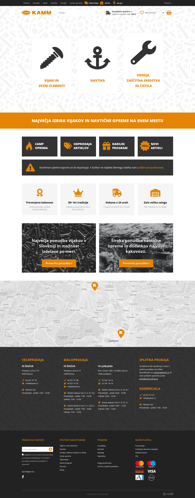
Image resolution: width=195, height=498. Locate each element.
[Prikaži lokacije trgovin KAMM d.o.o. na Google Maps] (97, 314)
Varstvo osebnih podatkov (108, 466)
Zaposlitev (102, 456)
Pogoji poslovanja (104, 463)
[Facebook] (23, 477)
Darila (107, 3)
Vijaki (45, 3)
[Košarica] (166, 12)
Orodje (63, 3)
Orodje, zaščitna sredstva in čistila (73, 452)
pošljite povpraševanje (150, 167)
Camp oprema (76, 3)
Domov (26, 3)
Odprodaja (93, 3)
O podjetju (102, 446)
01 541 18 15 (107, 380)
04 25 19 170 (148, 395)
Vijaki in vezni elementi (68, 446)
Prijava (168, 3)
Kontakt (36, 3)
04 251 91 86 (73, 380)
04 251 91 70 (31, 380)
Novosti (63, 466)
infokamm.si (32, 383)
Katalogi (101, 452)
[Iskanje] (97, 12)
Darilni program (66, 463)
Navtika (54, 3)
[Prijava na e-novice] (50, 449)
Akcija (119, 3)
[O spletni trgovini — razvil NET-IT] (168, 494)
